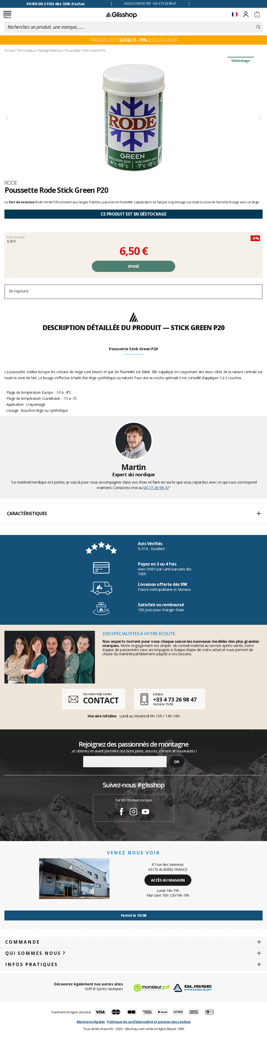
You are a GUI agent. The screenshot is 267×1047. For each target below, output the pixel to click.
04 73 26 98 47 (156, 487)
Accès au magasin (168, 880)
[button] (133, 514)
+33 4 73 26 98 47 (175, 699)
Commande (22, 942)
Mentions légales (91, 1021)
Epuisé (133, 266)
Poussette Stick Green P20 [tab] (133, 348)
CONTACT (100, 700)
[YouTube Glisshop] (145, 812)
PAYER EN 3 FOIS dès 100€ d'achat (56, 3)
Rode (10, 182)
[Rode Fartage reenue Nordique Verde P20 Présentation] (133, 117)
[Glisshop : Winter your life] (121, 15)
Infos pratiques (31, 964)
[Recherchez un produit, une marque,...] (258, 27)
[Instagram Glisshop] (133, 812)
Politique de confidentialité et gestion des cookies (149, 1021)
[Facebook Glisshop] (121, 812)
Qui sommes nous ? (35, 953)
